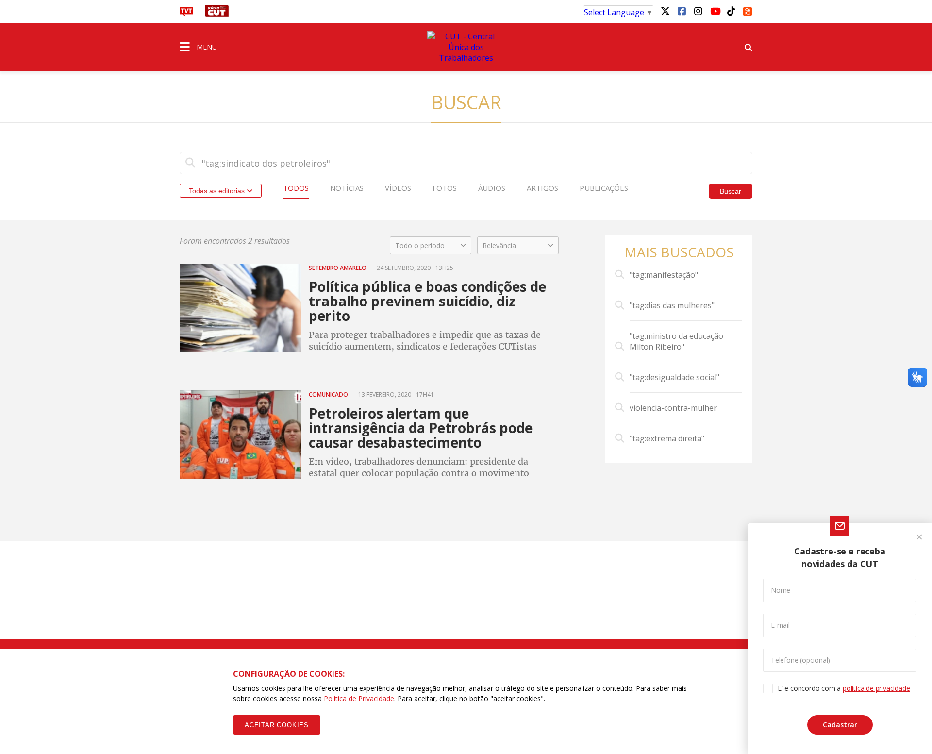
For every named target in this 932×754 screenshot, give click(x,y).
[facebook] (681, 11)
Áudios (491, 188)
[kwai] (747, 10)
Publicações (604, 188)
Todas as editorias (218, 191)
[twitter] (665, 11)
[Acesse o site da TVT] (186, 13)
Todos (296, 188)
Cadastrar (840, 724)
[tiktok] (731, 11)
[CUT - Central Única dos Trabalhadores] (466, 47)
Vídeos (398, 188)
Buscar (730, 191)
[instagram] (698, 11)
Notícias (347, 188)
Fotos (445, 188)
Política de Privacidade (359, 698)
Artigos (542, 188)
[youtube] (714, 11)
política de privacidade (876, 688)
